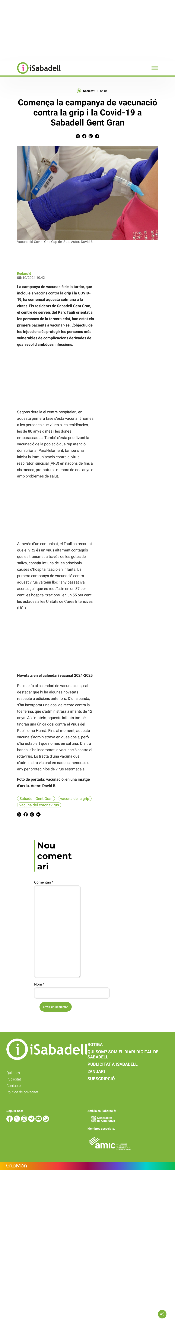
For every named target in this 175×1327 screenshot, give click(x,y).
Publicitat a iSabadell (113, 1064)
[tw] (17, 1121)
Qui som (13, 1073)
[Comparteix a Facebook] (84, 137)
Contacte (13, 1085)
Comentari (43, 882)
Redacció (24, 274)
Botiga (95, 1044)
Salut (103, 90)
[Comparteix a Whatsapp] (91, 137)
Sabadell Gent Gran (35, 798)
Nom (39, 984)
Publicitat (13, 1079)
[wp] (46, 1121)
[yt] (39, 1121)
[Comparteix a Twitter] (78, 137)
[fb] (10, 1121)
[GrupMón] (87, 1166)
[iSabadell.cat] (30, 74)
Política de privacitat (22, 1092)
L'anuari (96, 1071)
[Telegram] (31, 1121)
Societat (89, 90)
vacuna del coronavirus (39, 805)
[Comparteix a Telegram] (97, 137)
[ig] (24, 1121)
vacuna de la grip (74, 798)
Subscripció (101, 1078)
